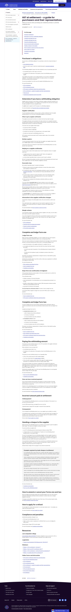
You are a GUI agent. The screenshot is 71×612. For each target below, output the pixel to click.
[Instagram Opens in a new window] (65, 600)
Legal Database (43, 1)
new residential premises (28, 64)
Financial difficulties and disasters (53, 594)
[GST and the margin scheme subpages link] (19, 15)
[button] (38, 27)
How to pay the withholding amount (30, 374)
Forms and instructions (10, 590)
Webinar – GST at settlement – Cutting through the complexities (36, 550)
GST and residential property (11, 19)
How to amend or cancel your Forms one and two (34, 47)
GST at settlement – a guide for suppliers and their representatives (12, 36)
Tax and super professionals (51, 9)
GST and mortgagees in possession (12, 24)
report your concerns (26, 184)
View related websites (28, 608)
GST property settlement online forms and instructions (11, 32)
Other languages (29, 594)
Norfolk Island (29, 592)
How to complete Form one (28, 266)
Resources (26, 53)
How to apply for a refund (29, 49)
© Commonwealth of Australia (17, 608)
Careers (12, 600)
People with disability (30, 588)
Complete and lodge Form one (30, 38)
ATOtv (26, 600)
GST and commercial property (11, 22)
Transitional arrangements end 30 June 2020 (32, 94)
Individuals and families (23, 9)
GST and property (9, 17)
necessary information (27, 171)
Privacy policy (19, 600)
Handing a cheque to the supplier (30, 45)
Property (53, 12)
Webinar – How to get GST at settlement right (33, 549)
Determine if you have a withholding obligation (33, 36)
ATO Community (36, 1)
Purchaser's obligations (28, 34)
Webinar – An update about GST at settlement (33, 552)
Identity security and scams (52, 592)
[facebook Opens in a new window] (60, 600)
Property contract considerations (30, 226)
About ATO (7, 600)
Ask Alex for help (60, 610)
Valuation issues (8, 26)
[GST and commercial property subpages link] (19, 22)
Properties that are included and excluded (40, 108)
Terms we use (26, 92)
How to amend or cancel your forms (39, 207)
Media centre (8, 588)
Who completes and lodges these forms (31, 333)
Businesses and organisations (36, 9)
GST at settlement (9, 29)
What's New (50, 1)
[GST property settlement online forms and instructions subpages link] (19, 32)
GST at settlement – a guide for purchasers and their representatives (11, 39)
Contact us (49, 590)
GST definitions (26, 572)
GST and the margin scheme (11, 15)
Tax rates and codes (10, 592)
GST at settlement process (28, 87)
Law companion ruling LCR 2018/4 (29, 536)
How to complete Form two (28, 331)
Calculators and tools (10, 594)
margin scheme (38, 358)
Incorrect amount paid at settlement (31, 43)
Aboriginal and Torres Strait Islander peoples (34, 590)
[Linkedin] (63, 600)
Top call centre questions (52, 588)
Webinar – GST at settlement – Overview (32, 547)
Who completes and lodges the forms (30, 264)
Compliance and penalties (29, 51)
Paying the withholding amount (30, 42)
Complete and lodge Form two (30, 40)
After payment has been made (38, 391)
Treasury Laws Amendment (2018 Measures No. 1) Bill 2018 (35, 542)
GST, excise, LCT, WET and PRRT (41, 12)
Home (14, 9)
